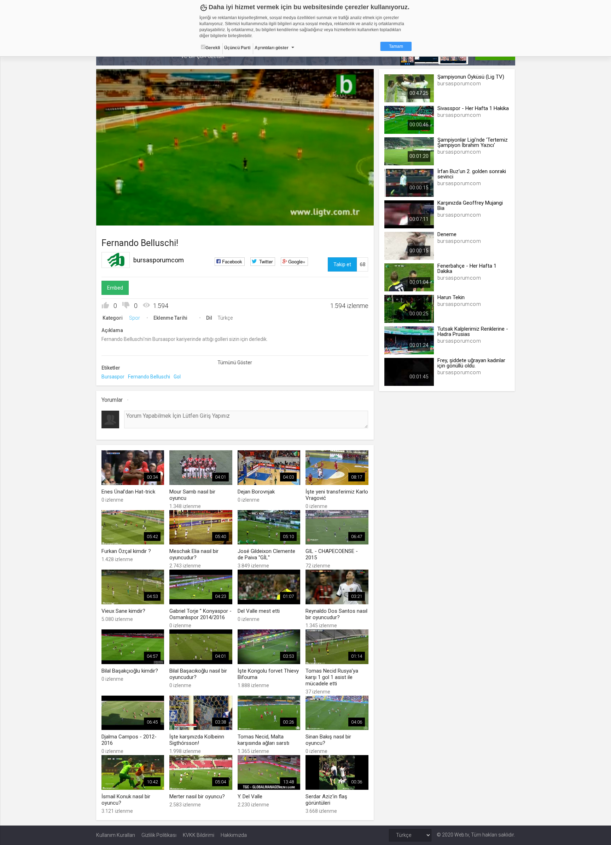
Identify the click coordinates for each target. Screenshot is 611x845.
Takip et (342, 264)
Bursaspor (112, 376)
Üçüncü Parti (237, 47)
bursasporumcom (158, 260)
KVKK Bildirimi (198, 835)
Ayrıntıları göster (272, 47)
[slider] (234, 205)
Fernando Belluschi (149, 376)
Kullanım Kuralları (115, 835)
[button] (119, 217)
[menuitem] (333, 217)
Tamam (396, 46)
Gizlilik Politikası (158, 835)
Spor (134, 318)
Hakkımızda (234, 835)
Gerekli (212, 47)
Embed (115, 288)
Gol (177, 376)
